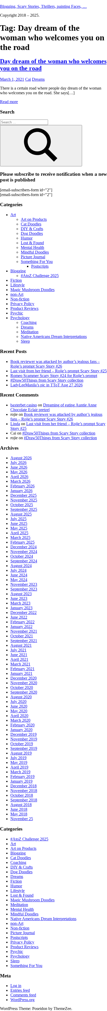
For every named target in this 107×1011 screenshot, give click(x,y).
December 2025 (23, 495)
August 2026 (21, 458)
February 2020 (22, 725)
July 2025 (18, 519)
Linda (15, 424)
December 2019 (23, 734)
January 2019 (21, 781)
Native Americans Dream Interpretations (54, 336)
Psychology (20, 318)
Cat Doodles (31, 224)
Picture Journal (33, 257)
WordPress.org (22, 999)
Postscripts (40, 266)
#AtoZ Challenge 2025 (40, 275)
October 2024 (21, 556)
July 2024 (18, 570)
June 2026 (18, 467)
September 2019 (23, 748)
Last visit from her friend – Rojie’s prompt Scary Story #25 (58, 371)
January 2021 (21, 673)
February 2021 (22, 669)
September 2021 (23, 640)
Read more (9, 101)
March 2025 (20, 537)
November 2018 (23, 790)
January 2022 (21, 626)
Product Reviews (24, 308)
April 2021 (19, 659)
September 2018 (23, 800)
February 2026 (22, 486)
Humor (26, 238)
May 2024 (18, 579)
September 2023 (23, 589)
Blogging (18, 271)
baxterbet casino (23, 405)
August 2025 (21, 514)
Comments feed (23, 995)
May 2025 (18, 528)
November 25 (21, 819)
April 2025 (19, 533)
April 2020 (19, 715)
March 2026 (20, 481)
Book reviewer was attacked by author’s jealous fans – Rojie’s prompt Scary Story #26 (55, 363)
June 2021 (18, 654)
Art (13, 214)
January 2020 (21, 729)
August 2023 (21, 594)
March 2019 (20, 772)
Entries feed (20, 990)
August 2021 (21, 645)
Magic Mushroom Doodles (32, 289)
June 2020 (18, 706)
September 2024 (23, 561)
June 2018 (18, 809)
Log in (15, 985)
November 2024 (23, 551)
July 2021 (18, 650)
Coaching (29, 322)
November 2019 (23, 739)
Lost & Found (32, 243)
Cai (28, 79)
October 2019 (21, 744)
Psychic (16, 313)
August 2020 (21, 697)
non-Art (16, 294)
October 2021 (21, 636)
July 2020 (18, 701)
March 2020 (20, 720)
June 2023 (18, 598)
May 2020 (18, 711)
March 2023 (20, 603)
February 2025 (22, 542)
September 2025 (23, 509)
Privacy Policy (22, 304)
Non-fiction (19, 299)
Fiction (16, 280)
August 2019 (21, 753)
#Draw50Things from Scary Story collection (46, 380)
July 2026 (18, 462)
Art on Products (34, 219)
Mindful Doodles (35, 252)
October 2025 (21, 505)
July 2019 (18, 758)
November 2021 (23, 631)
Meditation (29, 332)
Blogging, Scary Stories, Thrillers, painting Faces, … (43, 6)
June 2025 (18, 523)
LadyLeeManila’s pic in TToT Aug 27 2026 (46, 385)
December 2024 (23, 547)
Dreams (38, 79)
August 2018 (21, 804)
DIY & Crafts (32, 229)
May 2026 (18, 472)
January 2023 (21, 608)
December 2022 (23, 612)
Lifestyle (17, 285)
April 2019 (19, 767)
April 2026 (19, 476)
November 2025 (23, 500)
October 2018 (21, 795)
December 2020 (23, 678)
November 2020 (23, 683)
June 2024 (18, 575)
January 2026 (21, 490)
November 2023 (23, 584)
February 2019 (22, 776)
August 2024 (21, 565)
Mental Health (32, 247)
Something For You (37, 261)
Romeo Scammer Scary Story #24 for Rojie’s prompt (53, 375)
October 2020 (21, 687)
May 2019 (18, 762)
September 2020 (23, 692)
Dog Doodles (32, 233)
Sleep (25, 341)
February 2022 (22, 622)
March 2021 (20, 664)
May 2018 (18, 814)
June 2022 (18, 617)
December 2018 (23, 786)
